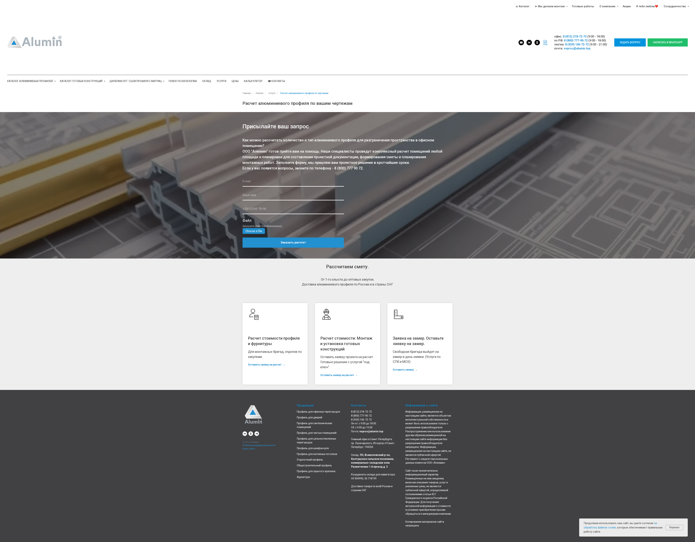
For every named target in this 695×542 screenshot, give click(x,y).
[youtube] (521, 42)
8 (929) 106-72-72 (577, 44)
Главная (247, 93)
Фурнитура (303, 477)
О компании (607, 6)
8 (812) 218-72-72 (575, 36)
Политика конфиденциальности (259, 445)
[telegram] (256, 433)
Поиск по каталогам (183, 81)
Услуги (221, 81)
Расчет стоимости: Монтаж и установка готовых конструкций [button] (346, 343)
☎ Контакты (276, 81)
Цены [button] (235, 81)
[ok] (537, 42)
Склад (206, 81)
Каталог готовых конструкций (81, 81)
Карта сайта (249, 449)
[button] (630, 42)
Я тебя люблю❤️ (647, 6)
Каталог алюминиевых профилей (30, 81)
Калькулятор (253, 81)
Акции (627, 6)
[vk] (529, 42)
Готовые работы (583, 6)
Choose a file (253, 231)
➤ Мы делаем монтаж (550, 6)
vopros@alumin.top (577, 48)
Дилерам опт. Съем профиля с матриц (135, 81)
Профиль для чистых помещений (316, 432)
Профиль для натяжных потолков (317, 454)
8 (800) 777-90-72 (576, 40)
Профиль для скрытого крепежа (316, 471)
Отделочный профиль (310, 459)
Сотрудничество (675, 6)
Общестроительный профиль (314, 465)
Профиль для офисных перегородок (318, 411)
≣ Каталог (522, 6)
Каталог (260, 93)
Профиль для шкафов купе (313, 448)
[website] (545, 42)
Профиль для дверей (309, 417)
